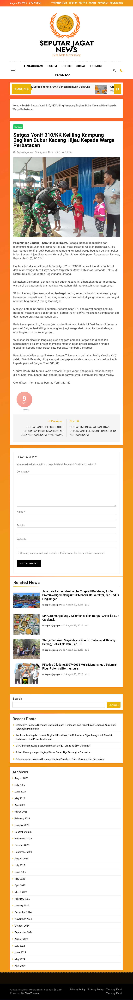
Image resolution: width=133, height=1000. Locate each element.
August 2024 (21, 939)
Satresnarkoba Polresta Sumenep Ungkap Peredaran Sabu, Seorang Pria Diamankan (60, 759)
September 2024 (23, 932)
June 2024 (20, 952)
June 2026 (20, 791)
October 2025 (22, 845)
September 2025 (23, 852)
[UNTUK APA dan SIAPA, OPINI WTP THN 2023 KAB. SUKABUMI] (88, 91)
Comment (23, 471)
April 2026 (20, 805)
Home (15, 105)
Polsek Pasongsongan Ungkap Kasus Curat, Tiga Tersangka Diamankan (53, 752)
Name (21, 511)
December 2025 (23, 831)
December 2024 (23, 912)
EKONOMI (103, 3)
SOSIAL (92, 3)
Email (21, 525)
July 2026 (20, 785)
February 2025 (22, 898)
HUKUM (73, 3)
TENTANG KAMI (59, 3)
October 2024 (22, 925)
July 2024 (20, 945)
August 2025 (21, 858)
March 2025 (21, 892)
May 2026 (20, 798)
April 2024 (20, 965)
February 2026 (22, 818)
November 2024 (23, 919)
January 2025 (22, 905)
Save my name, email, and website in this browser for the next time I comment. (62, 553)
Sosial (25, 105)
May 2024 (20, 959)
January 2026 (22, 825)
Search (17, 698)
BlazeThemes (32, 993)
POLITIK (83, 3)
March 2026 (21, 811)
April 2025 (20, 885)
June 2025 (20, 872)
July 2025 (20, 865)
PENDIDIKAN (116, 3)
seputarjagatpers (25, 152)
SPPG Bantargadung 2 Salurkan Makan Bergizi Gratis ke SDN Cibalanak (53, 745)
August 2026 (21, 778)
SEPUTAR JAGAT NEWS (66, 46)
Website (21, 539)
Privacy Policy (77, 989)
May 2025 (20, 878)
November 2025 (23, 838)
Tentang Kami (114, 989)
